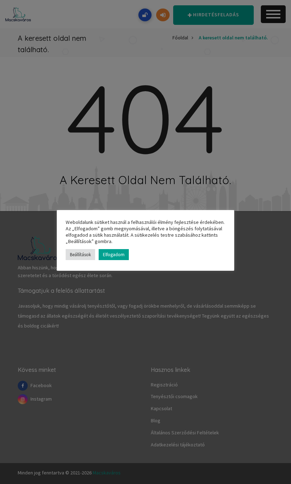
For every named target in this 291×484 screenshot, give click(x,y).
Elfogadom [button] (114, 255)
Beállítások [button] (80, 255)
